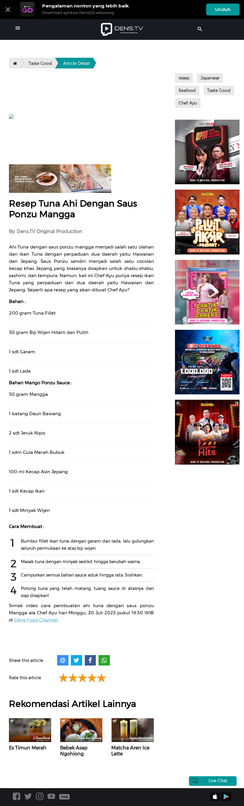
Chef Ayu (188, 103)
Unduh (223, 9)
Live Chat (218, 780)
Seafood (187, 90)
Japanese (210, 78)
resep (184, 78)
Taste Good (40, 63)
